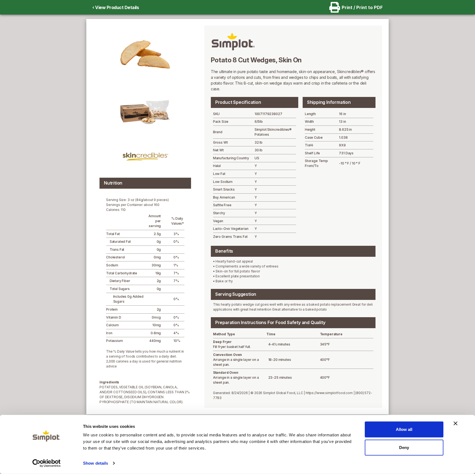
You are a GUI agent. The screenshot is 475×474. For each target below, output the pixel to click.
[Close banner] (455, 423)
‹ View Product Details (115, 7)
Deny (404, 447)
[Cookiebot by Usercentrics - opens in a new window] (47, 463)
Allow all (404, 429)
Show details (95, 463)
